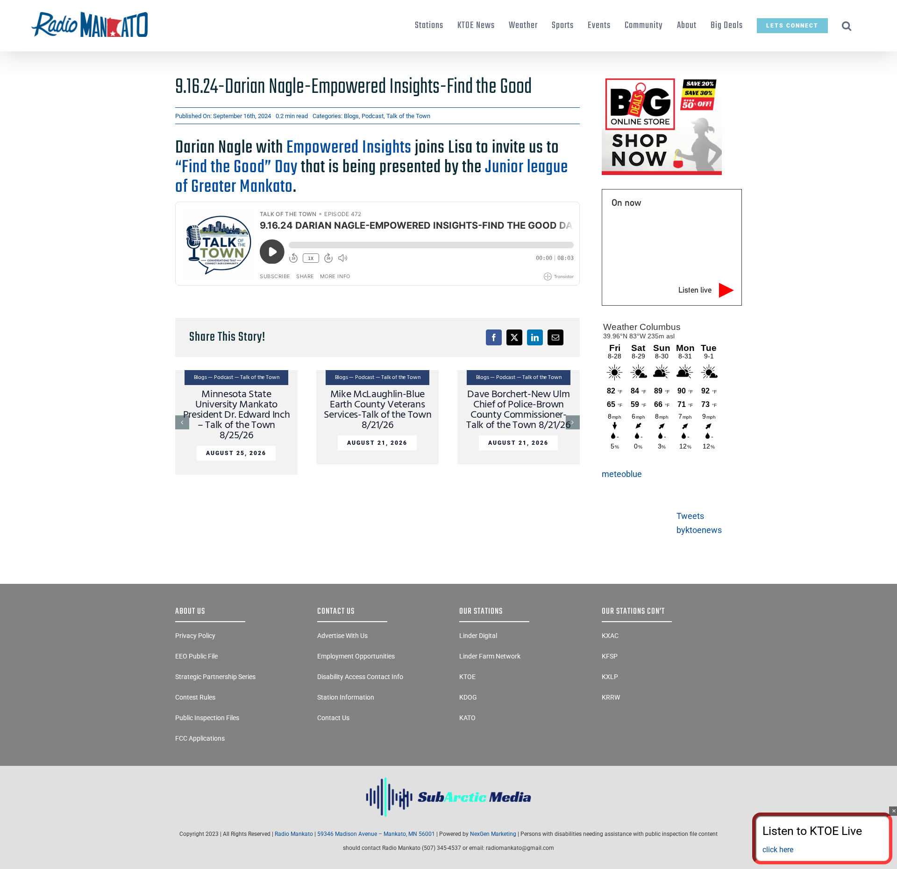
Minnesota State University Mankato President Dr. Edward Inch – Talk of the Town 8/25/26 (236, 415)
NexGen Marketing (493, 834)
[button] (847, 26)
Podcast (373, 115)
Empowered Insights (349, 148)
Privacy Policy (195, 635)
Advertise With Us (342, 635)
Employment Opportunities (356, 656)
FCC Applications (200, 738)
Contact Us (333, 718)
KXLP (610, 676)
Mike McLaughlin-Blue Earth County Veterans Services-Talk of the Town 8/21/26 (378, 410)
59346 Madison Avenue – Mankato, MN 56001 (376, 834)
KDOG (468, 697)
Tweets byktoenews (699, 523)
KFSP (610, 656)
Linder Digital (478, 635)
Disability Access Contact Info (360, 676)
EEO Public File (196, 656)
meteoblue (622, 474)
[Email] (555, 337)
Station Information (345, 697)
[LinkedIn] (535, 337)
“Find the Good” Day (236, 168)
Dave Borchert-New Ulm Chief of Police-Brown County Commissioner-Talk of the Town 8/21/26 (518, 410)
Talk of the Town (408, 115)
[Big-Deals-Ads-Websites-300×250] (662, 79)
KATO (467, 718)
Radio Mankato (294, 834)
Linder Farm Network (489, 656)
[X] (514, 337)
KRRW (611, 697)
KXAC (610, 635)
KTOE (467, 676)
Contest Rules (195, 697)
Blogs (351, 115)
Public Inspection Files (207, 718)
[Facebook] (494, 337)
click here (777, 849)
